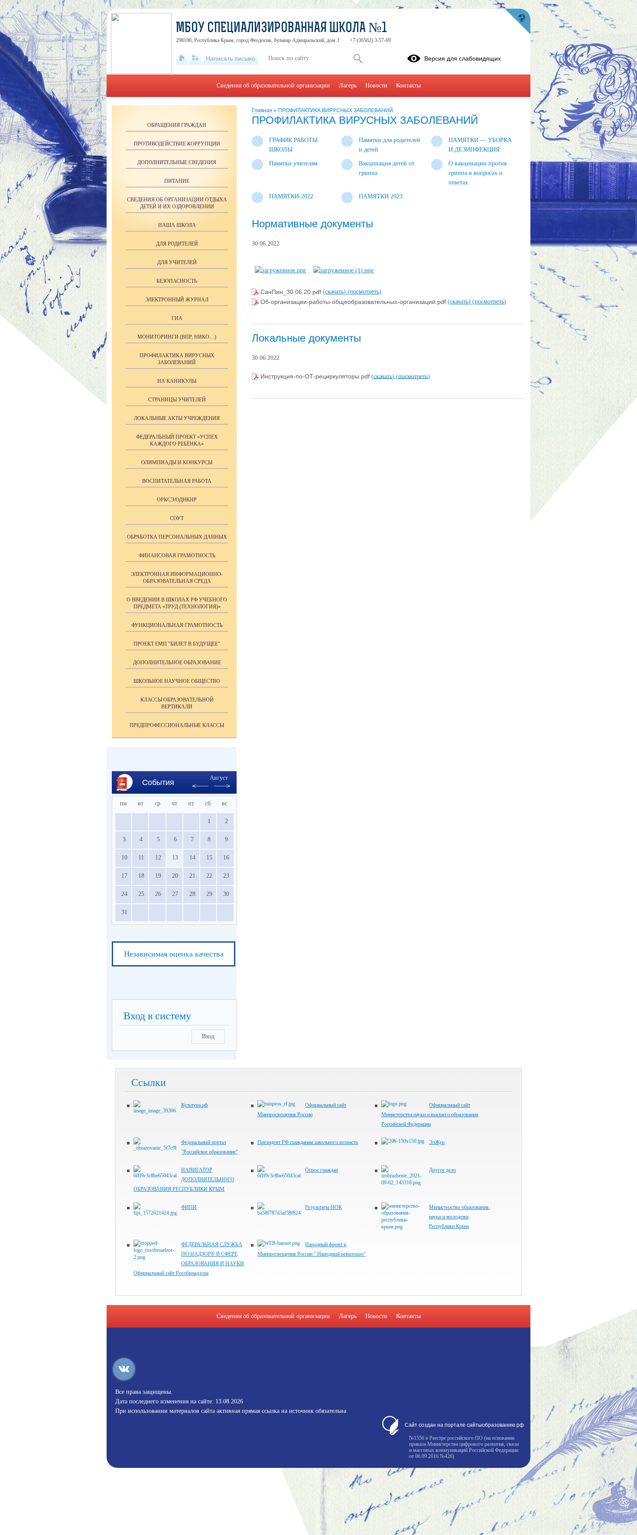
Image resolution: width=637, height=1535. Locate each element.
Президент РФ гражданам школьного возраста (307, 1142)
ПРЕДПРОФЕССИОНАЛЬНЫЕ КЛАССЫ (177, 725)
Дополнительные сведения (176, 162)
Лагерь (348, 85)
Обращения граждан (176, 125)
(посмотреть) (364, 291)
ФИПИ (189, 1207)
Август (219, 778)
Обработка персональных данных (177, 537)
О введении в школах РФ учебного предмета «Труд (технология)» (177, 603)
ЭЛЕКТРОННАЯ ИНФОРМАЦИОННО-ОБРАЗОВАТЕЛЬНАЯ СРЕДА (177, 577)
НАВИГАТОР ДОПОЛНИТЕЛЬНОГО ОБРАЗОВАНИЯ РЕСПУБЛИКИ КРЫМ (183, 1179)
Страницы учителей (177, 400)
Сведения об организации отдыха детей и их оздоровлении (177, 203)
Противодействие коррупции (177, 144)
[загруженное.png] (280, 270)
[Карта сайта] (195, 58)
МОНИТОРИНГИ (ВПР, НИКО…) (176, 337)
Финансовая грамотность (177, 556)
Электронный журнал (176, 300)
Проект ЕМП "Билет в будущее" (176, 644)
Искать (357, 58)
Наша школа (177, 225)
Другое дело (442, 1170)
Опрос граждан (321, 1170)
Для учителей (177, 262)
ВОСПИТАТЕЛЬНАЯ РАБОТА (176, 481)
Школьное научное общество (176, 681)
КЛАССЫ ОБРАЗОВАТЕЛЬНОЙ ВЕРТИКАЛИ (177, 703)
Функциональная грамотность (177, 625)
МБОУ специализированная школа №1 (281, 28)
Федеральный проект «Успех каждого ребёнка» (177, 440)
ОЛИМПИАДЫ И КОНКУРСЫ (176, 462)
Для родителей (177, 244)
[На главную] (182, 58)
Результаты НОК (323, 1207)
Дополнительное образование (177, 662)
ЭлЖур (437, 1142)
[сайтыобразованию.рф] (517, 22)
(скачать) (335, 291)
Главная (262, 110)
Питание (176, 181)
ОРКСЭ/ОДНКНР (177, 500)
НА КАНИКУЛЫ (176, 381)
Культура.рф (194, 1105)
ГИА (177, 318)
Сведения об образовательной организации (273, 85)
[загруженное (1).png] (343, 270)
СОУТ (177, 518)
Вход (208, 1036)
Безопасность (176, 281)
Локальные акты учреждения (177, 418)
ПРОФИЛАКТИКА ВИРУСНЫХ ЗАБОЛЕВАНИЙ (335, 110)
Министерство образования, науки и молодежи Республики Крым (459, 1216)
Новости (376, 85)
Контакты (408, 85)
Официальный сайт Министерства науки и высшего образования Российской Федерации (429, 1114)
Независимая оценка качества (174, 954)
